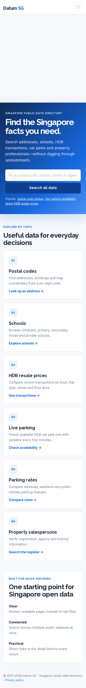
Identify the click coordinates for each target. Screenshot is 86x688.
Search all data (43, 188)
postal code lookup (30, 199)
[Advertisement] (43, 59)
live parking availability (60, 199)
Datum (13, 8)
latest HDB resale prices (21, 203)
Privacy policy (14, 680)
